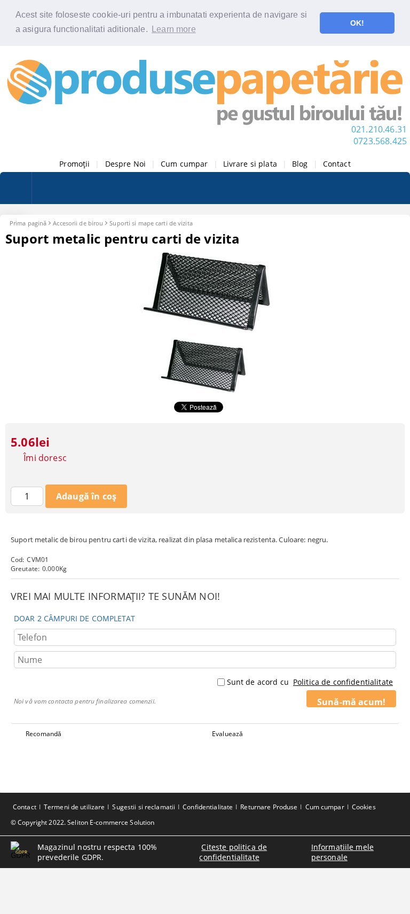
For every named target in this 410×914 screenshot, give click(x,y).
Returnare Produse (268, 806)
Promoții (74, 164)
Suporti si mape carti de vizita (150, 223)
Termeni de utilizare (74, 806)
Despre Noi (125, 164)
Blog (300, 164)
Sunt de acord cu (310, 682)
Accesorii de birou (78, 223)
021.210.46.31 (379, 129)
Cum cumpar (184, 164)
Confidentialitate (208, 806)
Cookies (364, 806)
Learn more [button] (174, 29)
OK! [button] (357, 23)
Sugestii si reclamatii (143, 806)
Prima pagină (28, 223)
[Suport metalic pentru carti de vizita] (205, 329)
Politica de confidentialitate (343, 682)
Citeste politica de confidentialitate (233, 852)
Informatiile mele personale (342, 852)
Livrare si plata (250, 164)
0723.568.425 (380, 141)
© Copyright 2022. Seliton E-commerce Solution (82, 822)
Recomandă (43, 733)
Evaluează (227, 733)
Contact (337, 164)
